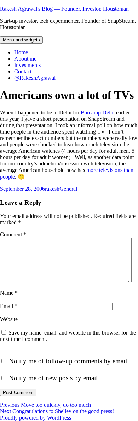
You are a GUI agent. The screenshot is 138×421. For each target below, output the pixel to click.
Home (21, 52)
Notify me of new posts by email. (54, 378)
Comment (13, 234)
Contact (22, 71)
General (68, 189)
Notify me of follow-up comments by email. (69, 361)
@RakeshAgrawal (35, 78)
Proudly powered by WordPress (35, 418)
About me (25, 59)
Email (8, 306)
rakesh (52, 189)
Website (9, 319)
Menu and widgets (21, 40)
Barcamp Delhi (98, 113)
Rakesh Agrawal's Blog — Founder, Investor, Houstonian (64, 9)
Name (9, 293)
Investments (27, 65)
